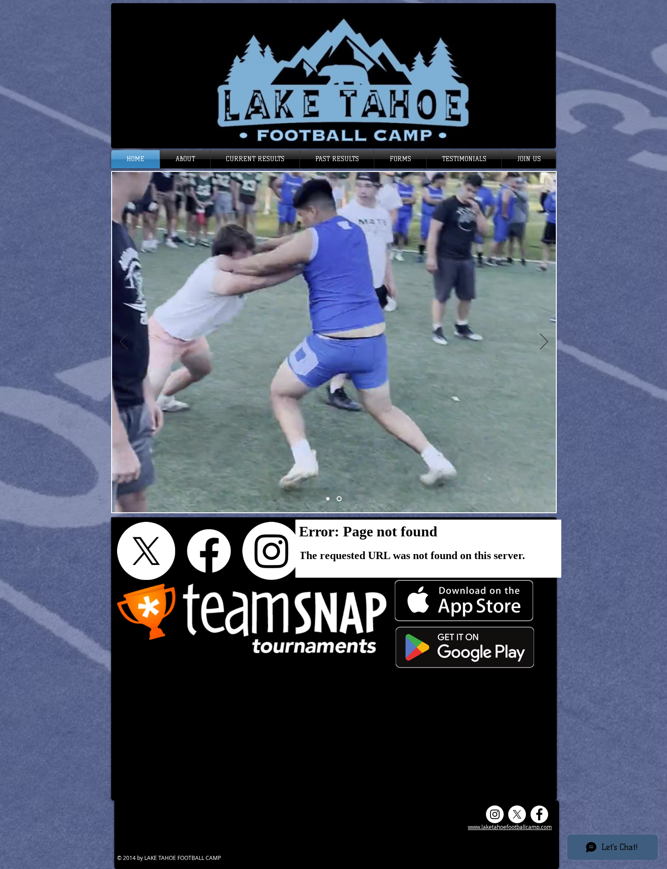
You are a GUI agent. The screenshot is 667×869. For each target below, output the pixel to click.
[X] (146, 551)
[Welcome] (327, 499)
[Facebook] (209, 551)
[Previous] (124, 342)
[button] (185, 159)
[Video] (339, 498)
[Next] (544, 342)
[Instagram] (271, 551)
